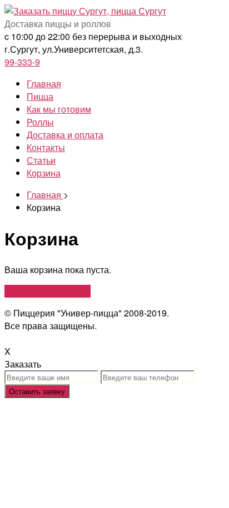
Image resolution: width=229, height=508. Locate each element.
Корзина (44, 173)
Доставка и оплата (65, 134)
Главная (44, 83)
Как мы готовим (59, 109)
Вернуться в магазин (47, 291)
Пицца (40, 96)
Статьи (41, 160)
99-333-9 (22, 62)
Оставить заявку (37, 391)
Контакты (46, 147)
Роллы (40, 121)
